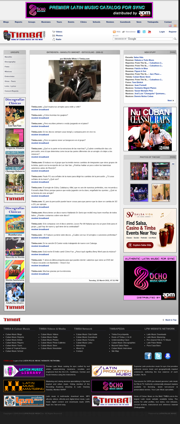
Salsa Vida (138, 57)
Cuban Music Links (84, 343)
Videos (59, 32)
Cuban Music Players (15, 343)
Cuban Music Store (141, 77)
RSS (118, 32)
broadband (44, 109)
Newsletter (131, 32)
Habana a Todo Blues (144, 60)
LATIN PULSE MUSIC (32, 413)
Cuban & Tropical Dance (16, 348)
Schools (96, 22)
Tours (59, 22)
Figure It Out (140, 71)
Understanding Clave (120, 340)
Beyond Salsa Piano (120, 345)
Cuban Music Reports (15, 337)
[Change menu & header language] (170, 26)
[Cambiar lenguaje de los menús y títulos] (175, 26)
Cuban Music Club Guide (86, 334)
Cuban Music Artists (14, 340)
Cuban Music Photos (50, 340)
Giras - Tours (10, 81)
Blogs (6, 22)
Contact (168, 22)
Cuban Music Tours (14, 345)
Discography (10, 62)
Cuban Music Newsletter (51, 348)
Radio (58, 39)
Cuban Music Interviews (122, 348)
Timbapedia (152, 22)
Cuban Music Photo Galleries (53, 343)
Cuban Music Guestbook (86, 337)
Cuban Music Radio (49, 337)
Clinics (83, 22)
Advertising (81, 345)
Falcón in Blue (141, 68)
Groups (31, 22)
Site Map (115, 351)
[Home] (12, 320)
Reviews (110, 22)
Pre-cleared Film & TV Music (159, 340)
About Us (80, 348)
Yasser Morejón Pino (143, 91)
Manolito (8, 57)
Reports (18, 22)
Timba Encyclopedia (120, 334)
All (173, 164)
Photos (59, 35)
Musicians (46, 22)
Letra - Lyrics (10, 86)
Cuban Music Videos (49, 334)
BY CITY (115, 36)
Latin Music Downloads (156, 334)
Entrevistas (9, 76)
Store (138, 22)
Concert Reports (11, 91)
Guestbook (125, 22)
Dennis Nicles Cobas (143, 96)
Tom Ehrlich (137, 82)
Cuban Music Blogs (14, 334)
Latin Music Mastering (156, 337)
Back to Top (171, 320)
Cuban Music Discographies (123, 343)
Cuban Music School (14, 351)
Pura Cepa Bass (154, 345)
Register (173, 32)
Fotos (7, 67)
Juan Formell (140, 85)
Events (71, 22)
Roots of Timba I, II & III (121, 337)
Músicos (8, 71)
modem (34, 109)
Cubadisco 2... (156, 63)
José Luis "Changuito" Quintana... (150, 93)
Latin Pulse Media (154, 343)
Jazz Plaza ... (155, 74)
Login (162, 32)
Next (170, 100)
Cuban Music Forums (85, 340)
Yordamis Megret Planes (145, 88)
